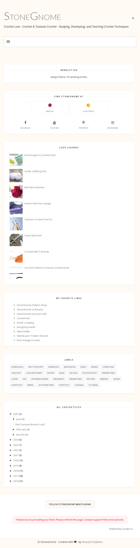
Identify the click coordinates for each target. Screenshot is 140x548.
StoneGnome (32, 15)
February (21, 429)
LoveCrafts (88, 111)
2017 (16, 476)
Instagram (112, 128)
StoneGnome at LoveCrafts (32, 313)
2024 (16, 439)
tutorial (93, 385)
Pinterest (83, 128)
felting (73, 373)
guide (14, 379)
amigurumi (70, 367)
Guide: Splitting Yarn (35, 171)
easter (50, 373)
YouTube (54, 128)
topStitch (64, 385)
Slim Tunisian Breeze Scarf (30, 424)
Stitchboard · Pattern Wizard (32, 335)
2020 (16, 460)
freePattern (108, 373)
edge (62, 373)
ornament (58, 379)
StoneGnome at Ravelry (30, 309)
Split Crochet (35, 367)
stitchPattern (46, 385)
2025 (16, 414)
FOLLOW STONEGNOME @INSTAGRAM (70, 504)
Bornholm (17, 367)
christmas (108, 367)
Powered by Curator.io (121, 528)
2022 (16, 450)
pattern (91, 379)
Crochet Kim (23, 318)
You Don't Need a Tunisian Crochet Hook (46, 267)
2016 (16, 481)
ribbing (104, 379)
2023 (16, 445)
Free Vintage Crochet (28, 340)
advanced (53, 367)
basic (83, 367)
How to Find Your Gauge (37, 203)
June (19, 419)
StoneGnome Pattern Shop (32, 305)
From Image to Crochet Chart (40, 155)
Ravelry (50, 111)
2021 (16, 455)
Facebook (25, 128)
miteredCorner (39, 379)
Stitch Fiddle (23, 331)
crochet (16, 373)
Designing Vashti (26, 327)
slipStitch (16, 385)
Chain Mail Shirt (33, 235)
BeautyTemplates (92, 542)
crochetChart (34, 373)
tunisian (78, 385)
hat (24, 379)
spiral (30, 385)
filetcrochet (89, 373)
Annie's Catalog (25, 322)
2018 (16, 470)
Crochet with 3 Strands (36, 251)
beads (94, 367)
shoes (116, 379)
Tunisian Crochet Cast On (38, 219)
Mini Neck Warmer (34, 187)
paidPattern (75, 379)
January (20, 434)
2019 (16, 465)
